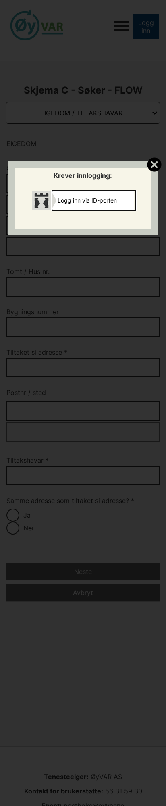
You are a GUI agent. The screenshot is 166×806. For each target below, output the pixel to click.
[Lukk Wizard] (154, 164)
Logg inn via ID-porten (87, 200)
